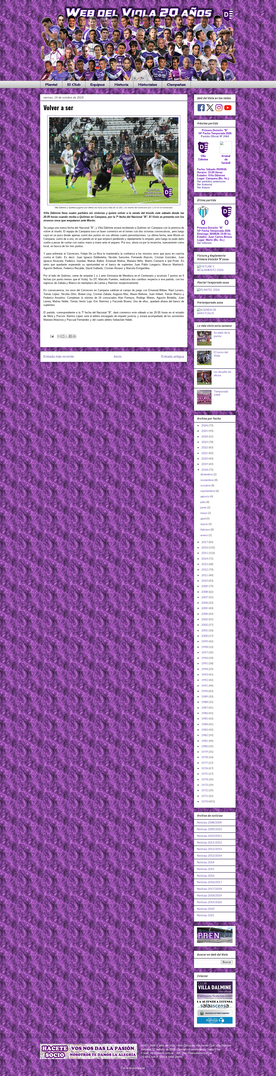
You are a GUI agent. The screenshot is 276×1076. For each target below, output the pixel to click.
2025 (205, 430)
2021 (205, 453)
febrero (205, 529)
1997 (205, 652)
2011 (205, 575)
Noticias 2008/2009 (209, 822)
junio (203, 507)
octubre (205, 485)
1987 (205, 707)
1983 (205, 729)
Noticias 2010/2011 (209, 835)
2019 (205, 464)
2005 (205, 608)
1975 (205, 773)
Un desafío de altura (222, 373)
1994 (205, 669)
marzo (204, 524)
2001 (205, 630)
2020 (205, 458)
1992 (205, 680)
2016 (205, 547)
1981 (205, 740)
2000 (205, 635)
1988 (205, 702)
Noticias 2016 (205, 875)
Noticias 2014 (205, 862)
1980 (205, 746)
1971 (205, 796)
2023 (205, 442)
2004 (205, 613)
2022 (205, 447)
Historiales (147, 84)
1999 (205, 641)
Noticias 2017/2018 (209, 888)
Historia (121, 84)
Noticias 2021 (205, 915)
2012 (205, 569)
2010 (205, 580)
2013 (205, 564)
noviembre (207, 480)
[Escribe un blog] (63, 336)
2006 (205, 602)
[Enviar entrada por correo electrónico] (52, 336)
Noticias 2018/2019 (209, 895)
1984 (205, 724)
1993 (205, 674)
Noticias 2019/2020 (209, 902)
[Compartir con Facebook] (70, 336)
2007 (205, 597)
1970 (205, 801)
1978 (205, 757)
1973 (205, 784)
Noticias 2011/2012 (209, 842)
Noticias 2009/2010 (209, 829)
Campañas (176, 84)
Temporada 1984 (221, 393)
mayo (204, 513)
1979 (205, 751)
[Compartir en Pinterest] (74, 336)
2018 (205, 469)
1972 (205, 790)
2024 (205, 436)
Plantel (51, 84)
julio (203, 502)
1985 (205, 718)
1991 (205, 685)
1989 (205, 696)
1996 (205, 658)
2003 (205, 619)
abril (203, 518)
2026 (205, 425)
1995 (205, 663)
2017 (205, 542)
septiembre (208, 491)
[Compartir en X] (67, 336)
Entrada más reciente (58, 356)
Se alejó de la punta (222, 334)
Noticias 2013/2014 (209, 855)
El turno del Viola (221, 353)
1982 (205, 735)
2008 (205, 591)
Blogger (150, 1068)
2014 (205, 558)
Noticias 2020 (205, 908)
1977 (205, 762)
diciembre (206, 474)
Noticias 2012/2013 (209, 849)
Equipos (97, 84)
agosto (205, 496)
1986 (205, 713)
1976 (205, 768)
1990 (205, 691)
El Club (73, 84)
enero (204, 535)
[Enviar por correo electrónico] (59, 336)
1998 (205, 647)
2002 (205, 624)
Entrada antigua (172, 356)
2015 (205, 553)
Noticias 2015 (205, 869)
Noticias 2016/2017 (209, 882)
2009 (205, 586)
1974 (205, 779)
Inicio (117, 356)
